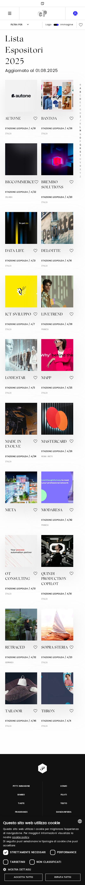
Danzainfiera (63, 812)
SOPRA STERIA (54, 648)
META (10, 510)
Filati (64, 794)
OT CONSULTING (17, 576)
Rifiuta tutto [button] (62, 877)
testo (63, 803)
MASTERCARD (54, 442)
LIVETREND (52, 314)
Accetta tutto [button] (23, 877)
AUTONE (13, 119)
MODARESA (51, 510)
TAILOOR (13, 711)
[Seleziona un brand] (42, 13)
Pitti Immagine (21, 786)
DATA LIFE (14, 251)
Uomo (63, 786)
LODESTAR (15, 378)
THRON (48, 711)
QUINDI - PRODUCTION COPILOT (53, 579)
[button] (42, 869)
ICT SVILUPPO (18, 314)
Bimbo (21, 794)
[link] (75, 13)
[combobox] (80, 821)
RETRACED (15, 648)
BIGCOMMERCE (20, 182)
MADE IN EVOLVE (13, 444)
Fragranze (21, 812)
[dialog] (42, 850)
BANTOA (49, 119)
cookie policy (20, 837)
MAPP (46, 378)
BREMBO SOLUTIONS (52, 185)
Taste (21, 803)
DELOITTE (51, 251)
